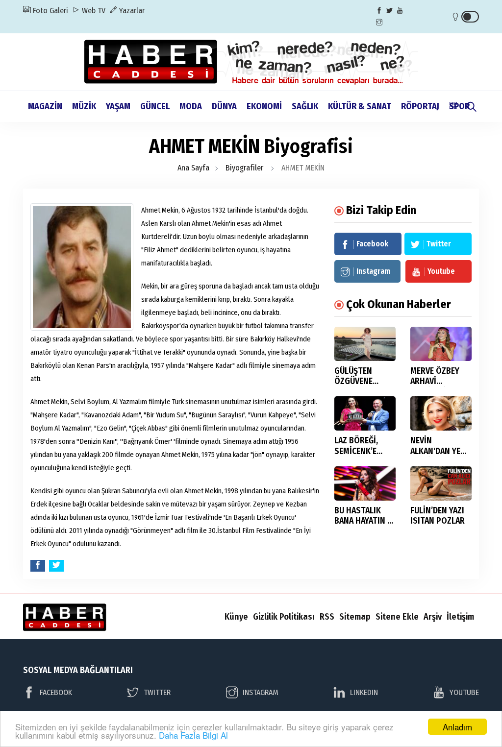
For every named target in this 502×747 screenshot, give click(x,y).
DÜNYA (224, 106)
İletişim (460, 616)
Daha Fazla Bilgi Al (193, 735)
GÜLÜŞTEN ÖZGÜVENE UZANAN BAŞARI (362, 381)
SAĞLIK (305, 106)
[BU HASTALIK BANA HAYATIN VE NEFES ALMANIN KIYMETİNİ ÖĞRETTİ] (365, 483)
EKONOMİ (264, 106)
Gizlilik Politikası (284, 616)
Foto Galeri (49, 10)
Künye (236, 616)
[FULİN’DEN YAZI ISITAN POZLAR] (441, 483)
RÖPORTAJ (420, 106)
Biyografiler (244, 167)
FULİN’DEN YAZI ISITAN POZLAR (437, 516)
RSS (327, 616)
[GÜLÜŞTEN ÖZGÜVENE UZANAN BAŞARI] (365, 344)
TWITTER (157, 692)
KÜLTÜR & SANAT (359, 106)
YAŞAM (118, 106)
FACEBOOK (56, 692)
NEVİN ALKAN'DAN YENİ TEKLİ (439, 450)
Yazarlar (131, 10)
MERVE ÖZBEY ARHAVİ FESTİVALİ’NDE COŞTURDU (436, 386)
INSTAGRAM (260, 692)
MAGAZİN (45, 106)
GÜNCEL (155, 106)
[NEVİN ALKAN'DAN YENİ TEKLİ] (441, 413)
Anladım (457, 727)
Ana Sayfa (193, 167)
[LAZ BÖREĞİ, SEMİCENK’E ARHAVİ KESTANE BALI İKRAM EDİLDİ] (365, 413)
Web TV (92, 10)
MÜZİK (84, 106)
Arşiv (433, 616)
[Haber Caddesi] (251, 61)
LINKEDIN (364, 692)
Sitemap (355, 616)
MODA (190, 106)
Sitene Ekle (397, 616)
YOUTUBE (464, 692)
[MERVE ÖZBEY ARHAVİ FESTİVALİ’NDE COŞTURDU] (441, 344)
